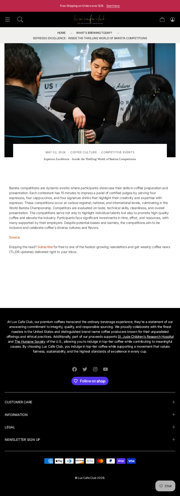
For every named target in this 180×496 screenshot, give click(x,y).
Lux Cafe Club (87, 478)
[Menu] (7, 19)
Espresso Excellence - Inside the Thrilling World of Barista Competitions (90, 38)
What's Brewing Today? (94, 33)
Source (14, 237)
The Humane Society (30, 341)
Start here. (113, 6)
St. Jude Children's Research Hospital (145, 336)
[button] (20, 19)
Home (61, 33)
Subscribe (45, 247)
